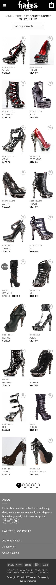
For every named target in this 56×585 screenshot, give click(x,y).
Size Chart (13, 573)
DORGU (6, 338)
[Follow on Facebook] (5, 521)
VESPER (34, 382)
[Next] (37, 485)
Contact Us (41, 570)
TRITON (6, 248)
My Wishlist (43, 573)
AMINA (5, 472)
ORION (5, 159)
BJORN (33, 427)
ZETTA (5, 204)
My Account (28, 573)
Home (8, 16)
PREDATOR (35, 159)
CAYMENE (7, 293)
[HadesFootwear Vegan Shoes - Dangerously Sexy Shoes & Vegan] (28, 5)
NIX (31, 293)
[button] (4, 5)
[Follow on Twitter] (16, 521)
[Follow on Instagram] (10, 521)
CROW (5, 70)
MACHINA (7, 382)
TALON (33, 70)
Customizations (10, 552)
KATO (32, 248)
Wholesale (26, 570)
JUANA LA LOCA (38, 472)
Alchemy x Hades (12, 540)
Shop (19, 16)
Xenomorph (8, 546)
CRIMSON (7, 115)
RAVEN (33, 204)
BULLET (6, 427)
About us (13, 570)
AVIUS (33, 338)
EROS (33, 115)
